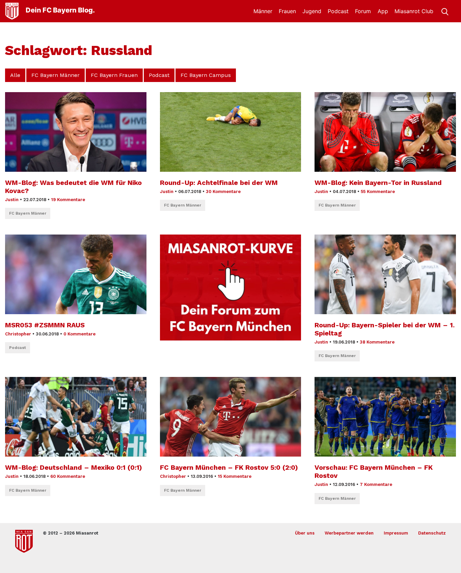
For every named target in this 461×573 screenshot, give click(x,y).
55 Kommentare (378, 191)
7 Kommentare (376, 484)
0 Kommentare (79, 333)
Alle (15, 75)
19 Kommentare (68, 199)
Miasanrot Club (414, 11)
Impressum (396, 533)
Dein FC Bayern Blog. (60, 10)
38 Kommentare (377, 342)
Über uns (305, 533)
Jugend (311, 11)
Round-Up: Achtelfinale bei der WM (219, 183)
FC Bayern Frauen (114, 75)
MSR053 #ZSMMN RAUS (45, 325)
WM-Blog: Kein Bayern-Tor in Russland (378, 183)
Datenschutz (432, 533)
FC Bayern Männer (55, 75)
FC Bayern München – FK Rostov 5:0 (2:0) (229, 467)
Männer (262, 11)
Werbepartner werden (349, 533)
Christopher (18, 333)
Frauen (287, 11)
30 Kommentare (223, 191)
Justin (12, 199)
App (383, 11)
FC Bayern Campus (206, 75)
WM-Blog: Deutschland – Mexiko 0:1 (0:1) (73, 467)
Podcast (338, 11)
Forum (363, 11)
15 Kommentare (234, 476)
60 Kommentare (67, 476)
